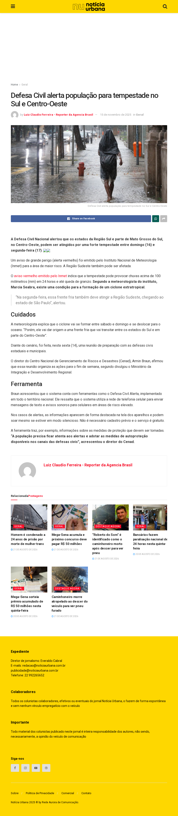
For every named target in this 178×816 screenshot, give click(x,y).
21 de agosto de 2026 (25, 549)
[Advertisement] (89, 45)
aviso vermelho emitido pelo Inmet (40, 276)
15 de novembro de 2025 (115, 114)
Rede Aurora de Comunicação (60, 802)
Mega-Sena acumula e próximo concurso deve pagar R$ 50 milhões (69, 539)
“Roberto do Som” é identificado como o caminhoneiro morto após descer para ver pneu (107, 544)
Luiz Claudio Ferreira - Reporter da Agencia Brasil (58, 114)
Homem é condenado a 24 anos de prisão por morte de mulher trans (28, 539)
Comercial (67, 793)
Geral (24, 84)
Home (14, 84)
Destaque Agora (108, 526)
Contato (86, 793)
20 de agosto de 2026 (147, 554)
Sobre (14, 793)
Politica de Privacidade (40, 793)
